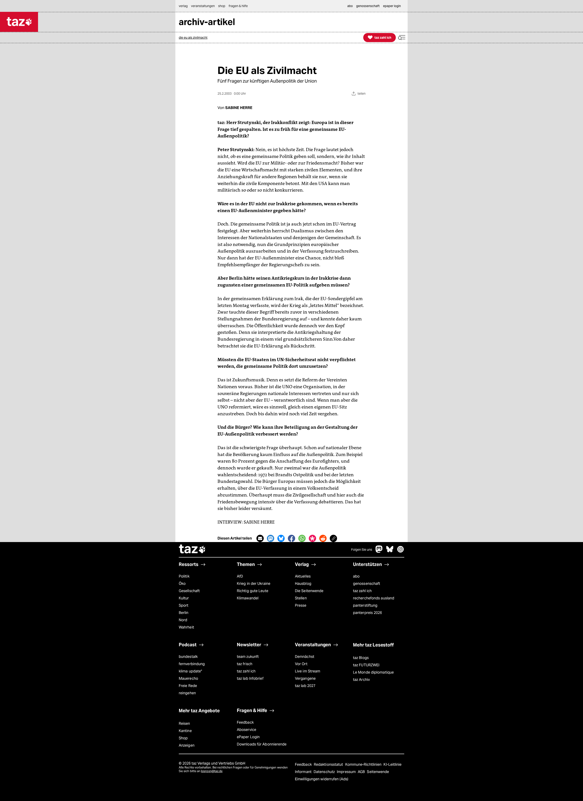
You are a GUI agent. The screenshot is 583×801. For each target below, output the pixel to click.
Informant (303, 771)
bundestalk (188, 656)
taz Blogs (361, 657)
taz (192, 549)
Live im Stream (307, 671)
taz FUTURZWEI (366, 665)
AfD (240, 576)
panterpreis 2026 (367, 612)
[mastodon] (379, 551)
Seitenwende (378, 771)
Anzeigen (186, 745)
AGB (362, 771)
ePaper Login (248, 737)
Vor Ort (301, 664)
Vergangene (305, 678)
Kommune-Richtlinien (364, 764)
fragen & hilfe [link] (238, 6)
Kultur (184, 598)
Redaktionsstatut (329, 764)
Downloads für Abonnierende (262, 744)
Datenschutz (325, 771)
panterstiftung (365, 605)
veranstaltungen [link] (203, 6)
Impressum (347, 771)
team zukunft (248, 656)
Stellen (301, 598)
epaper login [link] (392, 6)
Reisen (184, 723)
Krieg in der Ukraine (253, 583)
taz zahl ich (362, 590)
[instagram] (400, 551)
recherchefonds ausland (373, 598)
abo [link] (350, 6)
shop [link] (221, 6)
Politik (184, 576)
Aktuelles (303, 576)
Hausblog (303, 583)
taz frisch (244, 664)
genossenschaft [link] (368, 6)
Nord (183, 620)
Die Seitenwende (309, 590)
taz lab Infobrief (250, 678)
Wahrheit (186, 627)
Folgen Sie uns (361, 550)
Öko (182, 583)
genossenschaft (366, 583)
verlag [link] (183, 6)
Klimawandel (247, 598)
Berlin (184, 612)
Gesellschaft (189, 590)
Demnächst (304, 656)
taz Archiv (361, 679)
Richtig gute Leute (252, 590)
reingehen (187, 693)
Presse (301, 605)
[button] (401, 38)
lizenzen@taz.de (211, 771)
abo (356, 576)
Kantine (185, 730)
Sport (183, 605)
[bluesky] (390, 551)
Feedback (245, 722)
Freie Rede (188, 685)
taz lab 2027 (305, 685)
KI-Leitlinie (392, 764)
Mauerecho (188, 678)
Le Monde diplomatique (373, 672)
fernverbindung (192, 664)
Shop (183, 738)
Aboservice (246, 729)
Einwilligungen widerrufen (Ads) (321, 779)
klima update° (190, 671)
